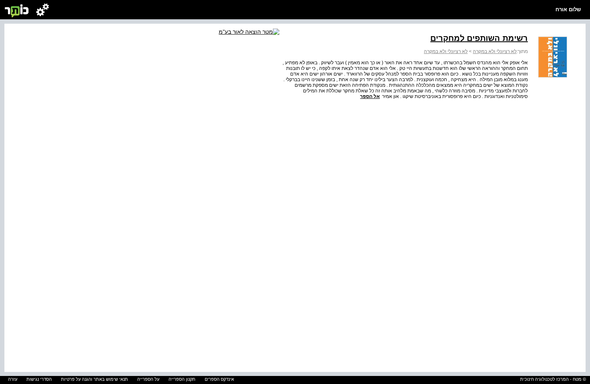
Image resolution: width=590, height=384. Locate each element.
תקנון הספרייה (182, 379)
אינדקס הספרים (219, 379)
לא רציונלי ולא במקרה (495, 51)
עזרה (12, 379)
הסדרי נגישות (39, 379)
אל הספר (370, 96)
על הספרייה (148, 379)
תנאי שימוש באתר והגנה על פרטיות (94, 379)
